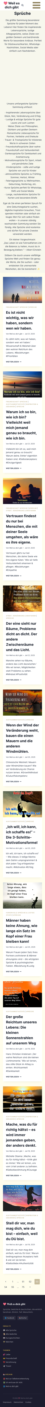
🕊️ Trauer (7, 1366)
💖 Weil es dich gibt (14, 1304)
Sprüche (33, 307)
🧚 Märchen (8, 1342)
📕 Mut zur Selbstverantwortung (16, 1379)
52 (30, 1281)
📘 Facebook (9, 1318)
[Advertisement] (22, 77)
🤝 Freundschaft (10, 1358)
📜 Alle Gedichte (10, 1334)
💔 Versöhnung (9, 1362)
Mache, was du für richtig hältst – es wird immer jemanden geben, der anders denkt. (21, 1135)
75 (23, 1287)
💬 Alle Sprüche (9, 1330)
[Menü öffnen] (36, 5)
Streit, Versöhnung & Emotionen (21, 511)
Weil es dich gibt (15, 334)
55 (12, 1287)
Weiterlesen (13, 362)
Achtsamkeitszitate (15, 404)
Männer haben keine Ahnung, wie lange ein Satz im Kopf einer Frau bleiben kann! (21, 931)
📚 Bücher (23, 1318)
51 (23, 1281)
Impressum (7, 1402)
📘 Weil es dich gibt (10, 1386)
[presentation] (22, 290)
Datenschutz (18, 1402)
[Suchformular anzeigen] (22, 5)
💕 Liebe (6, 1354)
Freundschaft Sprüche (17, 307)
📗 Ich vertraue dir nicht (12, 1382)
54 (5, 1287)
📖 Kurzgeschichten (11, 1338)
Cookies (28, 1402)
